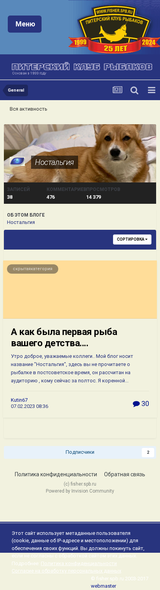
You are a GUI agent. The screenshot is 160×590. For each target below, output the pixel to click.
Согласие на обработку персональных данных (66, 571)
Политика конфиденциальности (56, 474)
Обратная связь (124, 474)
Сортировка (131, 239)
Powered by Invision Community (80, 491)
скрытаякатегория (32, 268)
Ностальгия (54, 162)
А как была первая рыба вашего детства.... (64, 337)
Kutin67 (19, 400)
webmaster (103, 586)
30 (144, 403)
